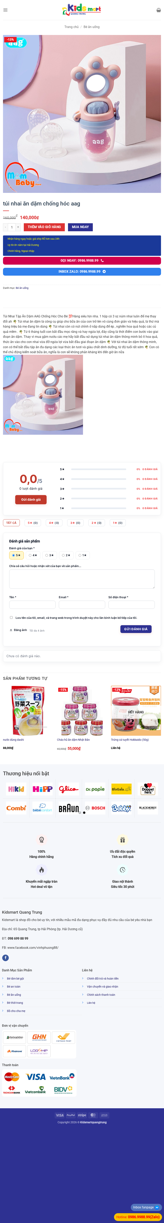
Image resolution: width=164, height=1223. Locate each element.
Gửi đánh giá (31, 499)
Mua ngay (80, 227)
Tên (12, 597)
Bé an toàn (13, 986)
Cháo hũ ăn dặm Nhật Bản (73, 740)
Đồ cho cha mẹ (16, 1011)
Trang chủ (71, 27)
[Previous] (3, 721)
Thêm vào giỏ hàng (44, 227)
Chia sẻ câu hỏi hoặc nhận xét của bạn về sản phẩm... (45, 566)
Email (64, 597)
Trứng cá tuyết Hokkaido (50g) (130, 740)
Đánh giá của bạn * (22, 548)
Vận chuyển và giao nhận (102, 986)
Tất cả (11, 522)
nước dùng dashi (13, 740)
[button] (5, 10)
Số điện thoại (118, 597)
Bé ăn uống (92, 27)
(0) (33, 522)
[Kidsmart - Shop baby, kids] (82, 10)
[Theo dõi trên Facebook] (5, 958)
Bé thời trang (15, 1003)
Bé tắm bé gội (15, 978)
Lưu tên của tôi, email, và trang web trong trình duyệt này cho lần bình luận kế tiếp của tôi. (76, 617)
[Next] (161, 721)
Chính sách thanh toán (101, 995)
